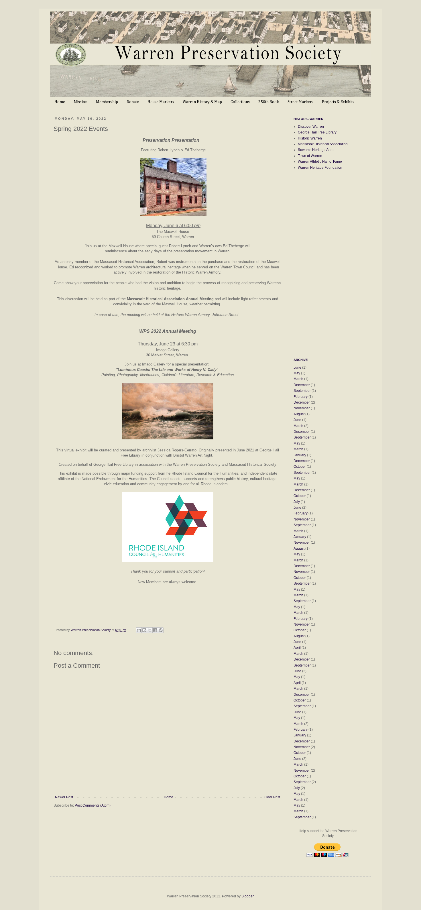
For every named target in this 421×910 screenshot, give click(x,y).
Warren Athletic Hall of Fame (320, 162)
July (297, 502)
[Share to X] (150, 630)
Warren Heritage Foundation (320, 168)
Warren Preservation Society (91, 630)
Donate (133, 102)
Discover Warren (311, 127)
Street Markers (300, 102)
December (302, 385)
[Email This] (139, 630)
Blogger (247, 896)
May (297, 373)
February (301, 397)
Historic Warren (310, 138)
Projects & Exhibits (338, 102)
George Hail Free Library (317, 132)
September (302, 391)
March (298, 379)
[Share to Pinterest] (161, 630)
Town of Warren (310, 156)
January (300, 455)
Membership (107, 102)
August (299, 414)
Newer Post (64, 797)
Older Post (272, 797)
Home (59, 102)
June (297, 367)
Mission (80, 102)
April (297, 648)
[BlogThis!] (144, 630)
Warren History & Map (202, 102)
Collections (240, 102)
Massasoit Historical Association (323, 144)
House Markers (160, 102)
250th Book (268, 102)
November (302, 408)
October (300, 467)
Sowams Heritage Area (316, 150)
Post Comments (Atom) (93, 805)
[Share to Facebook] (155, 630)
